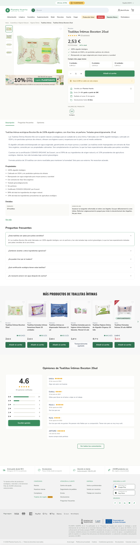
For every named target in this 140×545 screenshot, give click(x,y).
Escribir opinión (24, 423)
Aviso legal (70, 542)
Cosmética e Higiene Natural (19, 23)
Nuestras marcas (39, 489)
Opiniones (40, 123)
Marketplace (125, 17)
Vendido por (84, 89)
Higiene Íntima (34, 23)
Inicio (7, 23)
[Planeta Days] (34, 80)
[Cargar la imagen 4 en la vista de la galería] (8, 52)
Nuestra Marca (112, 17)
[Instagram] (120, 503)
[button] (132, 10)
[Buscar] (33, 10)
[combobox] (70, 10)
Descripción (9, 123)
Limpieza (22, 17)
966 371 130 (92, 471)
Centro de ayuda (82, 471)
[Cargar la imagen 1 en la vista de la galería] (8, 28)
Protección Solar (88, 17)
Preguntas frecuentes (25, 123)
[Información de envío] (131, 88)
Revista (36, 485)
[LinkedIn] (125, 503)
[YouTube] (129, 503)
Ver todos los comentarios (90, 446)
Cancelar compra (131, 542)
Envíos (62, 493)
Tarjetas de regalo (43, 497)
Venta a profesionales (94, 485)
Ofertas (100, 17)
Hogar (76, 17)
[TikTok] (134, 503)
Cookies (94, 542)
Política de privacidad (83, 542)
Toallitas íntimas (46, 23)
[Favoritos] (60, 29)
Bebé (53, 17)
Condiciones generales (106, 542)
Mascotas (60, 17)
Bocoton (70, 28)
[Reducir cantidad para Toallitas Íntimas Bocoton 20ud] (70, 74)
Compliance (38, 493)
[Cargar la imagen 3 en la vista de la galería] (8, 44)
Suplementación (42, 17)
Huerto (68, 17)
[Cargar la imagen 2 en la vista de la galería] (8, 36)
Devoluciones (64, 497)
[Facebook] (115, 503)
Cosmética (31, 17)
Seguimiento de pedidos (68, 489)
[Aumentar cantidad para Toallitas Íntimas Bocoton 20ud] (81, 74)
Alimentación (11, 17)
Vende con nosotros (93, 489)
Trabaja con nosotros (94, 493)
